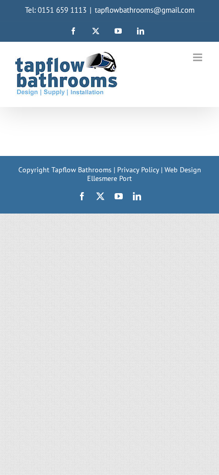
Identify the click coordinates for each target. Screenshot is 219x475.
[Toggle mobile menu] (198, 57)
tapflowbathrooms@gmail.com (145, 10)
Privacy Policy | (141, 169)
